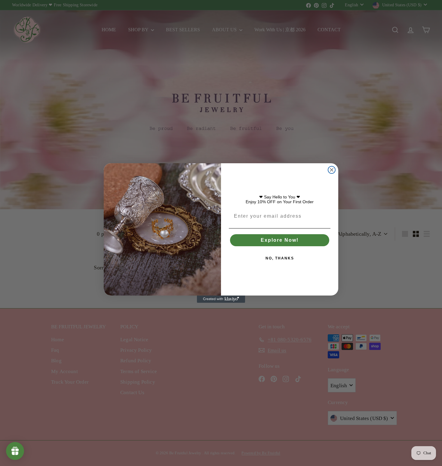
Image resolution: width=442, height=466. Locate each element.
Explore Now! (280, 240)
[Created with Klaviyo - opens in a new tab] (221, 299)
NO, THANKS (280, 258)
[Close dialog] (331, 169)
